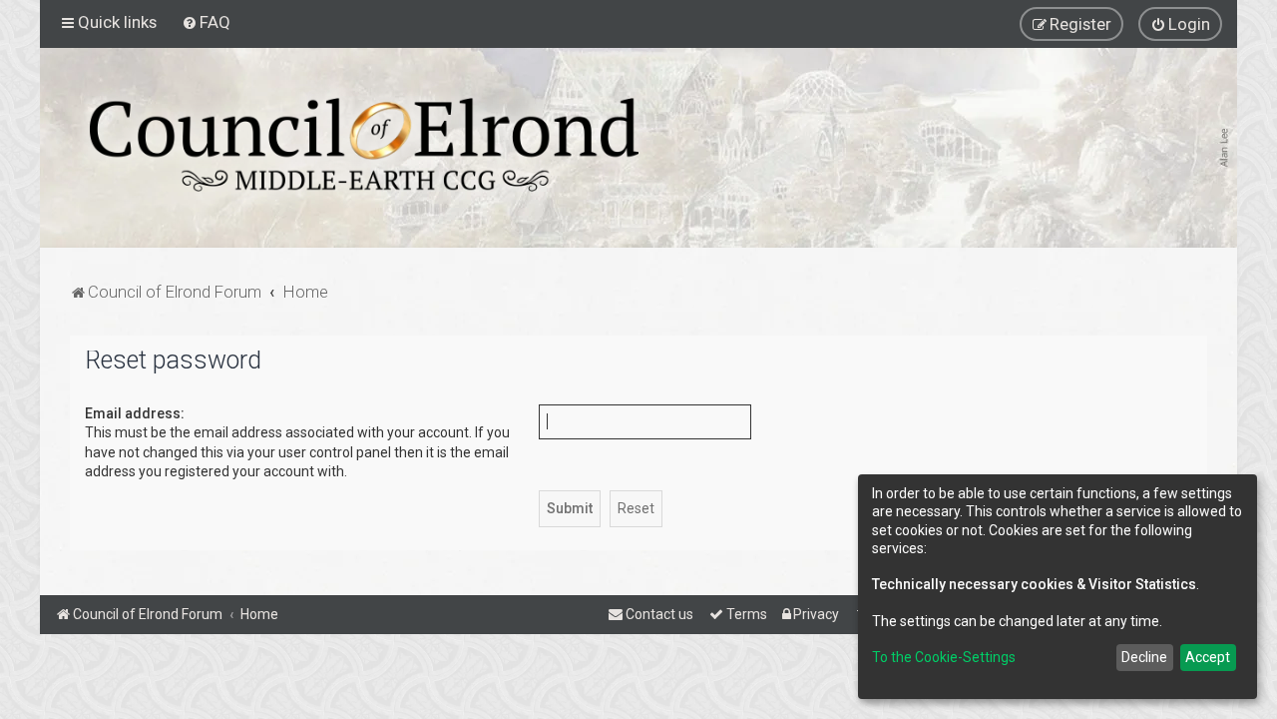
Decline (1144, 657)
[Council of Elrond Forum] (364, 145)
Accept (1207, 657)
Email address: (135, 413)
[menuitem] (206, 22)
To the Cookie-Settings (944, 657)
